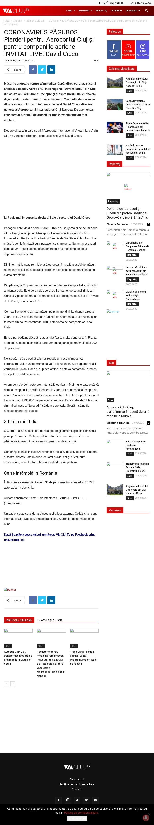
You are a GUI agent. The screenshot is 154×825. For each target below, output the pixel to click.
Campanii (131, 10)
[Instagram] (68, 800)
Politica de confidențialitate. (81, 812)
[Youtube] (95, 800)
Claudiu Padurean (118, 224)
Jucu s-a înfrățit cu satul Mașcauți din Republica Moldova (136, 271)
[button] (146, 11)
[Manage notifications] (146, 818)
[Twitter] (77, 800)
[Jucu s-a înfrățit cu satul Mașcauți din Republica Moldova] (115, 271)
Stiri (69, 10)
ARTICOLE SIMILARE (19, 620)
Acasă (6, 20)
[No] (149, 814)
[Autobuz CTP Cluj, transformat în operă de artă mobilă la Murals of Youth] (18, 638)
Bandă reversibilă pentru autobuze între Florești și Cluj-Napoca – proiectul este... (138, 108)
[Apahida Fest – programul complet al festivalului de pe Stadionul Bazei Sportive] (115, 149)
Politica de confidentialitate (76, 784)
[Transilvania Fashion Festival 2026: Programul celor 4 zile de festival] (84, 638)
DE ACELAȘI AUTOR (49, 620)
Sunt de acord (77, 818)
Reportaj (101, 10)
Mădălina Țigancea (118, 422)
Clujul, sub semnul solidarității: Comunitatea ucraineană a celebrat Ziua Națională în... (138, 299)
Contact (77, 789)
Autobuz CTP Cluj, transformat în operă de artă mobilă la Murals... (128, 411)
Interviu (116, 10)
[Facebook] (58, 800)
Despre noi (77, 779)
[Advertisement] (51, 574)
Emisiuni (84, 10)
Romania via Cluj (35, 20)
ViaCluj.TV (14, 60)
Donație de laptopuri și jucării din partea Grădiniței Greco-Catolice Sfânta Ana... (128, 213)
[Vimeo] (86, 800)
